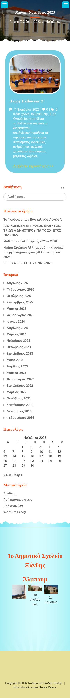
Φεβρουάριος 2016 (20, 417)
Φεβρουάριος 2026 (20, 289)
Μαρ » (18, 475)
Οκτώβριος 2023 (19, 347)
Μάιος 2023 (15, 360)
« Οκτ (7, 475)
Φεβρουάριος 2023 (20, 379)
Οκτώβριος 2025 (19, 296)
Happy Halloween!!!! (27, 101)
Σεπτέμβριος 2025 (20, 302)
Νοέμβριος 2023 (18, 340)
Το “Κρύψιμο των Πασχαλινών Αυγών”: (33, 219)
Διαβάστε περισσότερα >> (33, 166)
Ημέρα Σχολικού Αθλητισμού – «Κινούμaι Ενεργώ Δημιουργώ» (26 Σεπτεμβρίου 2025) (33, 252)
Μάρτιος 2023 (16, 372)
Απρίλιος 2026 (17, 283)
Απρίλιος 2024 (17, 328)
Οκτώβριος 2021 (19, 398)
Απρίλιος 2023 (17, 366)
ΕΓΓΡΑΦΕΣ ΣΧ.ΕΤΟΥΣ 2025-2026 (28, 263)
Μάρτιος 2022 (16, 392)
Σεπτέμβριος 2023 (20, 353)
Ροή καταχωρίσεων (18, 499)
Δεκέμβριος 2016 (19, 411)
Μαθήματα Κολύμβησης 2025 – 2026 (30, 241)
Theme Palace (47, 687)
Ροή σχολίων (13, 505)
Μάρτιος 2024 (16, 334)
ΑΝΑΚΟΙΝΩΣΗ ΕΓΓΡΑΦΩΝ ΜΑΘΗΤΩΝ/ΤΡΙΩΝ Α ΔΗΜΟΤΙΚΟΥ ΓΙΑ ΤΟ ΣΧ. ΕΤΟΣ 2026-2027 (32, 230)
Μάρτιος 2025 (16, 308)
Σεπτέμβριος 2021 (20, 404)
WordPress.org (15, 512)
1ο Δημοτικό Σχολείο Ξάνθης (45, 683)
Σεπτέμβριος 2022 (20, 385)
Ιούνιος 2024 (16, 321)
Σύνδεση (10, 493)
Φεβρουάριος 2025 (20, 315)
